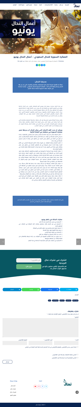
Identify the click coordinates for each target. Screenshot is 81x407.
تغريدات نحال (13, 392)
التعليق (76, 317)
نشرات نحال (13, 389)
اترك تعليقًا (28, 61)
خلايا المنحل (68, 300)
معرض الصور (13, 395)
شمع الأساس (55, 300)
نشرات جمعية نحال (36, 61)
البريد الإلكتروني (48, 340)
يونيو (49, 300)
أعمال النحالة (75, 300)
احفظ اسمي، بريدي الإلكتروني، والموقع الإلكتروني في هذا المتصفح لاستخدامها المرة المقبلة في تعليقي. (50, 347)
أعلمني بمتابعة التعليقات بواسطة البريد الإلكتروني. (64, 355)
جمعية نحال (38, 405)
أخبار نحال (13, 386)
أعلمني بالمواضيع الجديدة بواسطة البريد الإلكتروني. (64, 358)
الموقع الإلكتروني (23, 340)
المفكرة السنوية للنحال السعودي (49, 61)
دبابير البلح (62, 300)
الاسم (76, 340)
